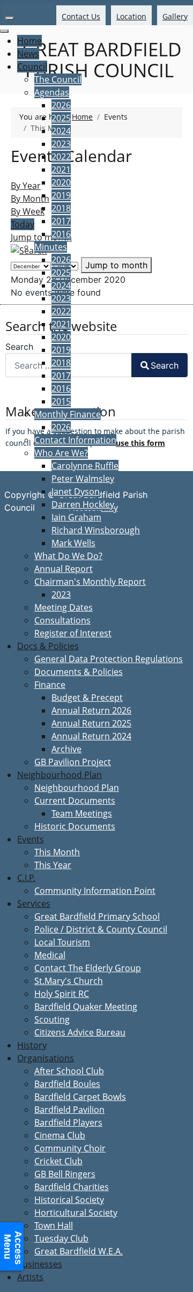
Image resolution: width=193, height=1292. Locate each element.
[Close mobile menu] (4, 31)
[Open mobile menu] (9, 18)
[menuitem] (29, 41)
